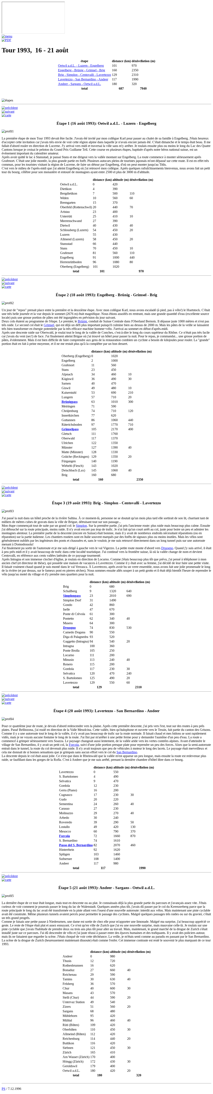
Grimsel (49, 325)
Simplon (81, 525)
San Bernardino (126, 752)
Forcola (74, 744)
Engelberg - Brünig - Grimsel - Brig (81, 70)
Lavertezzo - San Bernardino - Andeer (83, 79)
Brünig (82, 321)
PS (3, 1088)
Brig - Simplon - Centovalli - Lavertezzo (84, 74)
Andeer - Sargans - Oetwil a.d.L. (79, 84)
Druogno (167, 548)
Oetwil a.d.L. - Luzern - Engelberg (81, 65)
